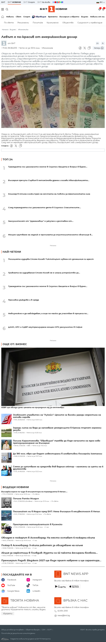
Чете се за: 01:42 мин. (34, 514)
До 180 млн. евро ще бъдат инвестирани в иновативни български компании (57, 454)
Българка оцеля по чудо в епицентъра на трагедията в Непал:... (34, 492)
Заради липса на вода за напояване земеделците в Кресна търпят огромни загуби (57, 429)
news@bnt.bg (64, 615)
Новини (10, 17)
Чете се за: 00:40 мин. (35, 527)
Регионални (23, 22)
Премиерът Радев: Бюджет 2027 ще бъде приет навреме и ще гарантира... (51, 560)
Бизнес (84, 17)
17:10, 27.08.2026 (8, 494)
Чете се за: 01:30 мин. (23, 555)
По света (9, 22)
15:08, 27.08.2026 (8, 548)
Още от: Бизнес (15, 344)
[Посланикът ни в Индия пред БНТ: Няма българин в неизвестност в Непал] (6, 515)
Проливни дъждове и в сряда (23, 300)
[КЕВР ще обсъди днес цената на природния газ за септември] (53, 377)
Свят (18, 17)
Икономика (23, 30)
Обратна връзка (33, 630)
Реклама (53, 245)
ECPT (49, 630)
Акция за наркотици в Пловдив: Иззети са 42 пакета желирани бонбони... (49, 552)
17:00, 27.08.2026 (19, 527)
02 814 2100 (63, 611)
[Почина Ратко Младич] (6, 502)
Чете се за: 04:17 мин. (23, 563)
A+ (97, 43)
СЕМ (43, 630)
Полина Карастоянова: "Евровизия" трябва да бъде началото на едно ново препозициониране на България (56, 442)
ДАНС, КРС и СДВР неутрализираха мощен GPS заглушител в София (45, 327)
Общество (68, 22)
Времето (53, 17)
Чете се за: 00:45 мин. (23, 540)
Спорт (26, 17)
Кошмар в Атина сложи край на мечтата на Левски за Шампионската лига (49, 194)
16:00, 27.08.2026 (8, 540)
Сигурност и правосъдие (89, 22)
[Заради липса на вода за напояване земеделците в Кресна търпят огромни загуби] (6, 432)
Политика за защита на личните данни (18, 633)
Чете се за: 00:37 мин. (23, 548)
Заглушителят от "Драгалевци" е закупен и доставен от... (40, 221)
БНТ (3, 2)
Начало (5, 30)
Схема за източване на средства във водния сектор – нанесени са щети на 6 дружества (58, 468)
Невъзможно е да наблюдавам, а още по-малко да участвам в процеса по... (48, 313)
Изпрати (7, 613)
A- (103, 43)
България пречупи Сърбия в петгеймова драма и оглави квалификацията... (48, 180)
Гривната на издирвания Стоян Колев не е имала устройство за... (44, 272)
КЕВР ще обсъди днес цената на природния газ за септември (32, 407)
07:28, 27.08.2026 (8, 563)
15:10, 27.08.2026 (19, 514)
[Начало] (2, 16)
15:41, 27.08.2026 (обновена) (23, 501)
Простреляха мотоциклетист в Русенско (37, 524)
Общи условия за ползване (12, 630)
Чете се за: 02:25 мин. (23, 494)
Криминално (53, 22)
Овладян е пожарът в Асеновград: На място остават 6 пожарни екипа (48, 537)
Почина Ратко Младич (26, 498)
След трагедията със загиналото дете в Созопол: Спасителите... (44, 207)
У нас (47, 527)
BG (101, 2)
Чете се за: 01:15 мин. (42, 501)
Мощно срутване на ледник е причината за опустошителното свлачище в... (50, 234)
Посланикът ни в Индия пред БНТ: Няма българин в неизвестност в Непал (56, 511)
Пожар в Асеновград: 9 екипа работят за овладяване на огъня (42, 545)
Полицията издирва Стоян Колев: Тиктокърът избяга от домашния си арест (51, 259)
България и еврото (69, 17)
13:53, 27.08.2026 (8, 555)
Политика (38, 22)
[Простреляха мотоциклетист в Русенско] (6, 528)
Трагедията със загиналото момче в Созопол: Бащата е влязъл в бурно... (47, 166)
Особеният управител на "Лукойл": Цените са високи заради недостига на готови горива (57, 416)
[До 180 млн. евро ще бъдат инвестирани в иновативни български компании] (6, 458)
